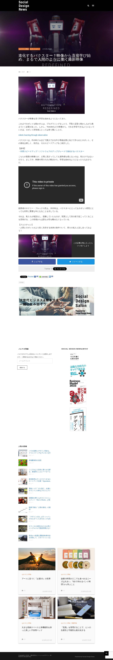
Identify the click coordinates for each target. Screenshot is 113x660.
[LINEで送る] (43, 277)
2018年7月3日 (86, 640)
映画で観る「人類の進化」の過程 (40, 508)
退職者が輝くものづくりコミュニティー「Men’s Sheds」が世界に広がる (40, 499)
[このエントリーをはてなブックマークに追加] (37, 277)
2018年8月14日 (47, 640)
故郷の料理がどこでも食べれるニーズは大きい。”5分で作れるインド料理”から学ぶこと (76, 581)
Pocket (31, 277)
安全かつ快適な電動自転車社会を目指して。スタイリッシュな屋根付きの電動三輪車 (40, 537)
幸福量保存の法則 (35, 460)
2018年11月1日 (47, 591)
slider (22, 282)
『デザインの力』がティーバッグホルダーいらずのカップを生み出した (40, 518)
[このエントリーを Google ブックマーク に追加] (35, 277)
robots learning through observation (33, 135)
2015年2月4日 (47, 49)
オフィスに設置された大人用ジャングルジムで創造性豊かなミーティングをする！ (40, 527)
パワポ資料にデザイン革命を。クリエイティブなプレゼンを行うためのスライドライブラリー (40, 452)
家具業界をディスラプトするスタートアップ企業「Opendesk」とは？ (40, 480)
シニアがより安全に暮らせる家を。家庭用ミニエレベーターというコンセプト (40, 471)
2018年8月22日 (86, 591)
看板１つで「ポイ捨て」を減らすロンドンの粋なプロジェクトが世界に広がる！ (40, 489)
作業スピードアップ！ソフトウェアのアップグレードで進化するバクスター (52, 151)
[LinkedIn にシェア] (50, 277)
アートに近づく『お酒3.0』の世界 (36, 579)
